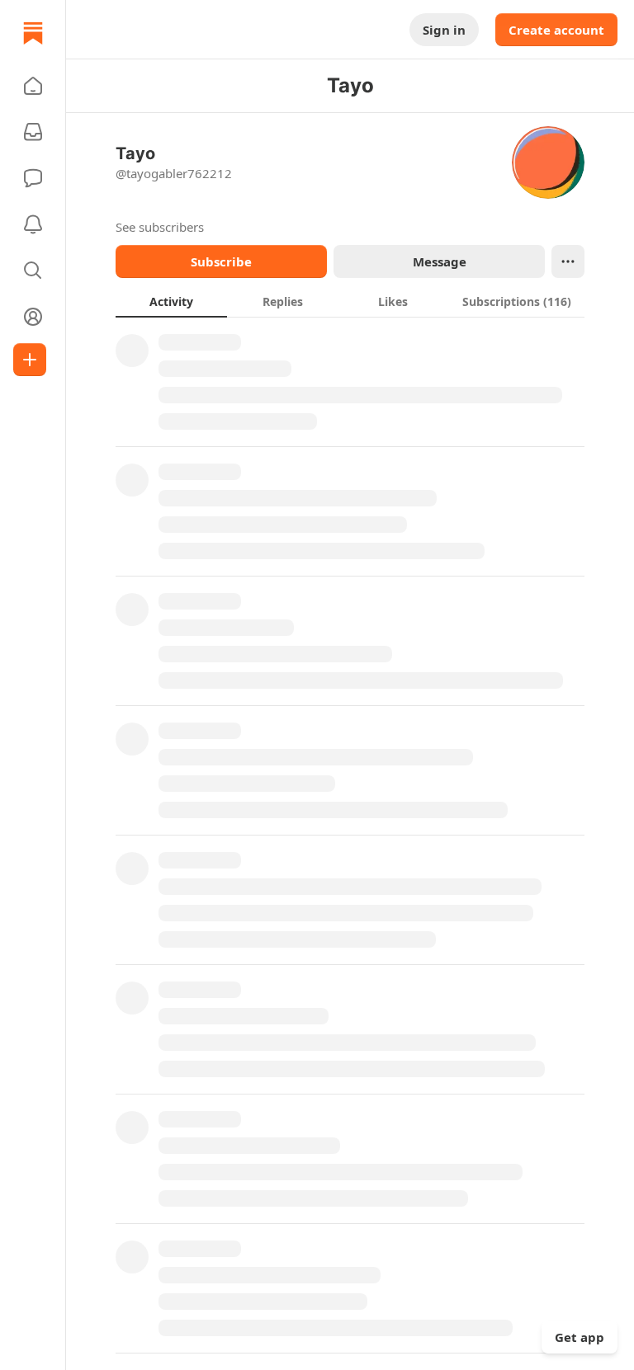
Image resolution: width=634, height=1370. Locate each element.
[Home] (33, 33)
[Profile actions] (567, 261)
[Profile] (33, 317)
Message (439, 261)
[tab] (171, 301)
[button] (33, 86)
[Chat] (33, 178)
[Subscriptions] (33, 132)
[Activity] (33, 224)
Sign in (444, 29)
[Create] (29, 359)
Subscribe (221, 261)
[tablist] (350, 301)
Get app (579, 1337)
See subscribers (160, 227)
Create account (556, 29)
